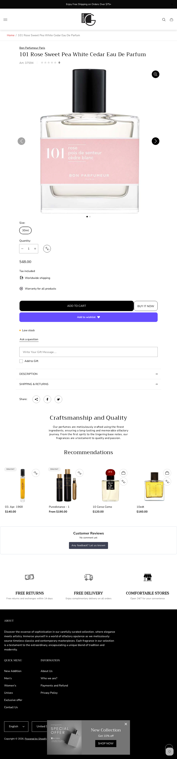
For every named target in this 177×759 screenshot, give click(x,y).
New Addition (12, 671)
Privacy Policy (49, 693)
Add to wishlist (86, 317)
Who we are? (49, 678)
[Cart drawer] (171, 19)
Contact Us (11, 707)
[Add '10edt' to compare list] (167, 481)
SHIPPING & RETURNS (33, 384)
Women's (10, 685)
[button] (87, 216)
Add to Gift (31, 361)
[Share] (36, 399)
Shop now (106, 743)
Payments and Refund (54, 685)
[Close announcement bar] (172, 4)
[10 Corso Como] (110, 485)
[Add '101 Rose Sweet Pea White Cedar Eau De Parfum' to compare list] (47, 248)
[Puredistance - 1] (67, 485)
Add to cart (76, 306)
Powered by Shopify (36, 738)
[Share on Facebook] (47, 399)
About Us (47, 671)
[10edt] (154, 485)
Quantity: (25, 240)
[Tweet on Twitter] (58, 399)
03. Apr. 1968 (14, 506)
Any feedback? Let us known (88, 545)
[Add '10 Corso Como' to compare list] (123, 481)
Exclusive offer (13, 700)
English (13, 726)
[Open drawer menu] (5, 19)
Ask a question (29, 339)
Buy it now (145, 306)
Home (11, 35)
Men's (8, 678)
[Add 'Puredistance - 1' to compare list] (79, 473)
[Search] (164, 19)
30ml (25, 230)
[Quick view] (123, 473)
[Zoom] (155, 74)
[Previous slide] (21, 141)
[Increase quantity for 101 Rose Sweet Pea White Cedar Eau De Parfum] (35, 248)
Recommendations (88, 452)
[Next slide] (155, 141)
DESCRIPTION (28, 374)
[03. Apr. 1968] (23, 485)
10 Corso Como (102, 506)
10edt (140, 506)
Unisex (8, 693)
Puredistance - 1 (59, 506)
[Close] (126, 724)
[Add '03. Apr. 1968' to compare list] (36, 473)
